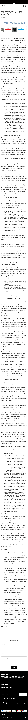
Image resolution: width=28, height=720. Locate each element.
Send (14, 667)
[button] (2, 6)
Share (5, 626)
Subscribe (23, 694)
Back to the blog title (7, 631)
